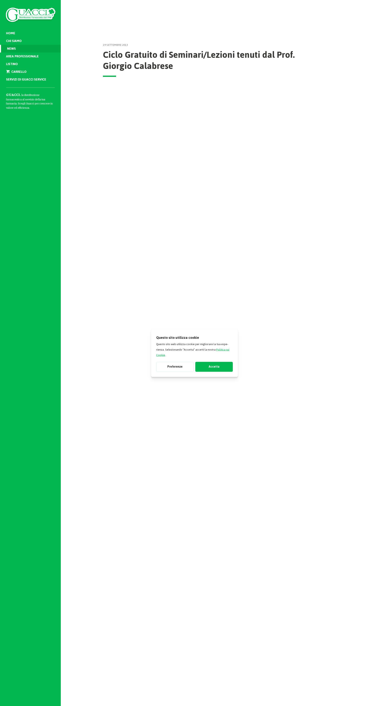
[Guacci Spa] (30, 12)
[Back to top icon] (368, 697)
